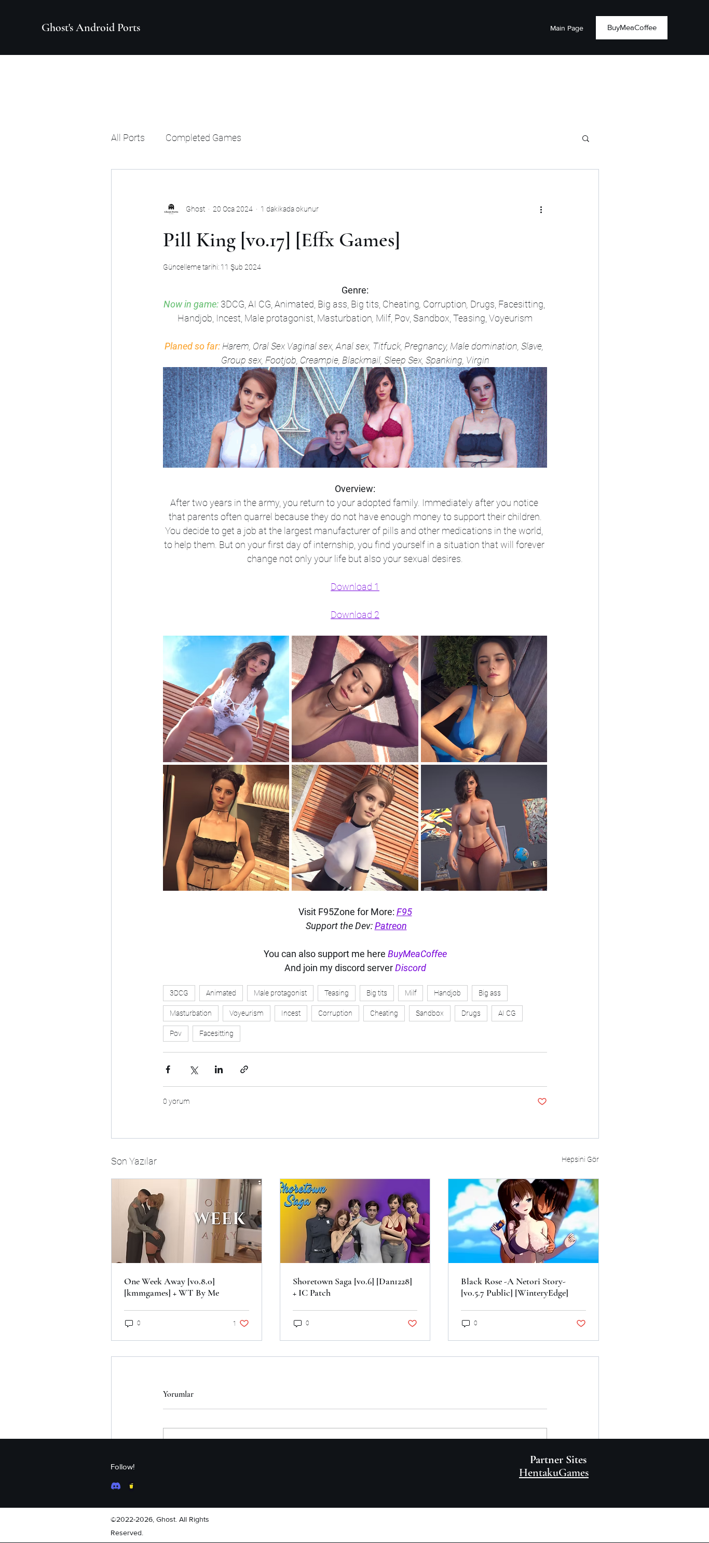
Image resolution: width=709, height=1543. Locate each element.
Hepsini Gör (580, 1159)
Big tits (376, 993)
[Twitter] (131, 1486)
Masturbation (191, 1013)
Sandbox (430, 1013)
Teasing (336, 993)
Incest (291, 1013)
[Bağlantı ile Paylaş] (244, 1069)
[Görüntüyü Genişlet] (226, 699)
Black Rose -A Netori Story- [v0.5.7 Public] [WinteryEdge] (514, 1286)
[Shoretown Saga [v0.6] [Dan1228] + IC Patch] (355, 1221)
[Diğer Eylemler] (541, 209)
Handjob (447, 993)
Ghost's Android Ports (91, 27)
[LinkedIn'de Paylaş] (219, 1069)
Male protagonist (280, 993)
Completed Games (203, 137)
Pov (176, 1033)
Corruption (335, 1013)
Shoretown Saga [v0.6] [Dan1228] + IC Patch (352, 1286)
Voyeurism (246, 1013)
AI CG (507, 1013)
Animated (221, 993)
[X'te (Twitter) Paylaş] (193, 1069)
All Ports (128, 137)
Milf (410, 993)
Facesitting (216, 1033)
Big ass (490, 993)
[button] (586, 138)
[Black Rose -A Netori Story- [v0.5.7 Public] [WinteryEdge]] (523, 1221)
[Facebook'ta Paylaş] (168, 1069)
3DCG (179, 993)
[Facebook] (116, 1486)
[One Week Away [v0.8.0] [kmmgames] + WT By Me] (187, 1221)
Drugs (471, 1013)
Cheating (384, 1013)
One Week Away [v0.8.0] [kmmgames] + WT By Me (171, 1286)
